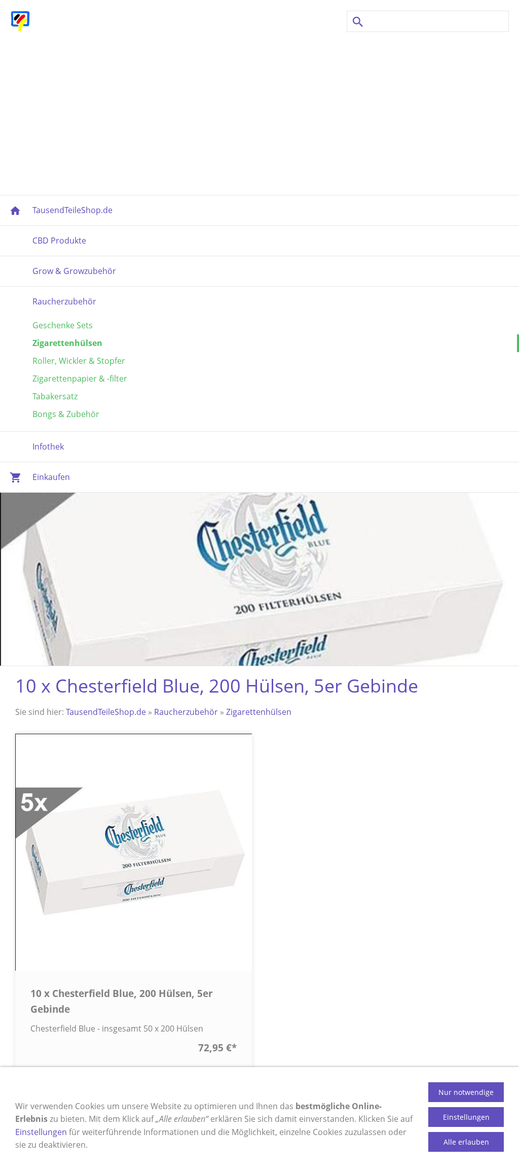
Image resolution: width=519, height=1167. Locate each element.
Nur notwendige (466, 1092)
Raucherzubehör (186, 711)
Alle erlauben (466, 1142)
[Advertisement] (259, 114)
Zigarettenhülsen (258, 711)
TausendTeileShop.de (106, 711)
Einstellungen (41, 1132)
